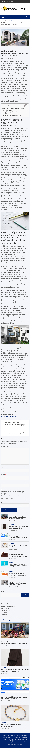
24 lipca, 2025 (12, 558)
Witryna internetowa (7, 482)
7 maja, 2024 (4, 58)
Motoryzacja (5, 610)
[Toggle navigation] (3, 17)
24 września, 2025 (13, 539)
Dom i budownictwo (7, 48)
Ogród (3, 612)
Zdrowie (3, 614)
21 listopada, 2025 (13, 530)
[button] (25, 106)
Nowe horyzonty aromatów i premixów (15, 433)
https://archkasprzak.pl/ (9, 416)
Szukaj (3, 591)
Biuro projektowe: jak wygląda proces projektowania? (13, 109)
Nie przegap (6, 620)
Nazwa (3, 467)
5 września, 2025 (13, 549)
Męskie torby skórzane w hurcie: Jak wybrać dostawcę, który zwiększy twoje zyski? (18, 556)
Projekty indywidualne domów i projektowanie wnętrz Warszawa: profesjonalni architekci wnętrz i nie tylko (14, 113)
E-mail (3, 474)
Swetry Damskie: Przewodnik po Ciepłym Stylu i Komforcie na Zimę (19, 528)
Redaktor (10, 58)
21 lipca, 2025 (12, 568)
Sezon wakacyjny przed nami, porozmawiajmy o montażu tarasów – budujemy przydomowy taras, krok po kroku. (15, 425)
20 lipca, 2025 (12, 577)
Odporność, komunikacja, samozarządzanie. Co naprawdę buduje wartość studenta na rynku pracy (17, 519)
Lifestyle (11, 524)
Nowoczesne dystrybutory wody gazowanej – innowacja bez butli (18, 565)
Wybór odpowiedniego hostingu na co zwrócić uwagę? (16, 575)
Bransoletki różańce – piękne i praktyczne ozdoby (19, 546)
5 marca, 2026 (12, 521)
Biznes (11, 515)
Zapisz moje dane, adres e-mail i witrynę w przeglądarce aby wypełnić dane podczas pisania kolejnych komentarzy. (13, 493)
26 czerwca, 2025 (13, 587)
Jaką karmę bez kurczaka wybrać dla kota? (17, 583)
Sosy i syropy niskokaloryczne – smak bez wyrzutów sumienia (18, 537)
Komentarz (5, 446)
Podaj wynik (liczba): (7, 498)
